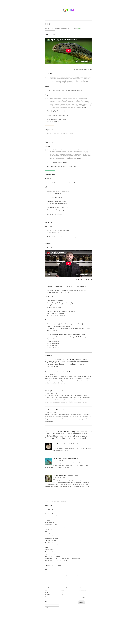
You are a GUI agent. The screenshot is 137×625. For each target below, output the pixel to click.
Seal (49, 560)
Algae (56, 527)
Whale (50, 563)
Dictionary (48, 73)
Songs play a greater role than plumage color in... (66, 475)
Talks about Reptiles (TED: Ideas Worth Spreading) (60, 133)
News (47, 320)
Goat (62, 558)
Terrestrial (65, 28)
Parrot (59, 556)
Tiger (63, 560)
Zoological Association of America (56, 313)
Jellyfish (53, 536)
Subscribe (81, 602)
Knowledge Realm (48, 505)
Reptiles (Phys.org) (52, 345)
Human (59, 565)
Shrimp (55, 540)
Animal (71, 28)
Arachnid (47, 542)
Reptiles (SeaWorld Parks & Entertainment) (58, 115)
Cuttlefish (53, 538)
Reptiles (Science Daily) (53, 341)
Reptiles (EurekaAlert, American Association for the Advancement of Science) (66, 334)
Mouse (56, 558)
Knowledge (57, 28)
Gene (65, 513)
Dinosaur (56, 554)
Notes (46, 571)
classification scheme (70, 575)
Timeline (63, 592)
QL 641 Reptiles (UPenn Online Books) (58, 201)
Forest (51, 515)
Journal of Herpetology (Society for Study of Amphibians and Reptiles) (65, 324)
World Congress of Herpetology (55, 300)
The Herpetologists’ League (54, 307)
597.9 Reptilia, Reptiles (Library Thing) (59, 191)
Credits (63, 596)
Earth (52, 509)
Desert (58, 515)
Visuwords (79, 90)
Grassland (55, 515)
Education (48, 226)
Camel (68, 558)
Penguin (48, 556)
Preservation (50, 175)
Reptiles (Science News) (53, 343)
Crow (57, 556)
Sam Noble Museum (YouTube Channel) (84, 279)
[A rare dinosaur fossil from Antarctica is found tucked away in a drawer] (48, 450)
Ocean (56, 513)
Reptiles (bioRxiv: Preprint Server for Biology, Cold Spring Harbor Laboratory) (66, 337)
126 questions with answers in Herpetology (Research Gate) (62, 166)
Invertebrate (47, 533)
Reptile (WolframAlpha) (53, 121)
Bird (46, 556)
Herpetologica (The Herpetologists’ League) (58, 326)
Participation (50, 222)
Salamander (54, 551)
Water (53, 513)
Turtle (50, 554)
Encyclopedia (49, 95)
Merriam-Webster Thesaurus (68, 90)
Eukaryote (47, 527)
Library (47, 187)
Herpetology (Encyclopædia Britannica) (57, 162)
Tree (51, 529)
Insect (46, 545)
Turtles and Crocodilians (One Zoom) (56, 119)
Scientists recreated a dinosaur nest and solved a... (58, 372)
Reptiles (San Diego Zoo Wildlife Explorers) (58, 230)
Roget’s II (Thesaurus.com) (54, 90)
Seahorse (49, 549)
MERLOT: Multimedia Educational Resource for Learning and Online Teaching (66, 237)
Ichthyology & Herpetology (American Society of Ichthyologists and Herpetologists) (68, 328)
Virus (53, 522)
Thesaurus (48, 87)
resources (50, 575)
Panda (58, 560)
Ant (48, 545)
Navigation (47, 587)
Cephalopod (48, 538)
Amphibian (47, 551)
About (85, 17)
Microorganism (48, 522)
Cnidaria (47, 536)
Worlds (57, 17)
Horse (71, 558)
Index (81, 17)
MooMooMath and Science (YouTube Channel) (83, 67)
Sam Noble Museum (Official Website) (84, 282)
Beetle (53, 545)
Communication (51, 28)
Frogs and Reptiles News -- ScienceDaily (60, 360)
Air (59, 513)
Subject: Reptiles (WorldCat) (54, 214)
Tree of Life (47, 520)
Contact (63, 599)
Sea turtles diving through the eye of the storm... (65, 458)
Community (49, 243)
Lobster (51, 540)
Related (46, 496)
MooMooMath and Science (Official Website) (83, 69)
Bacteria (55, 524)
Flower (49, 529)
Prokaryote (47, 524)
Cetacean (47, 563)
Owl (54, 556)
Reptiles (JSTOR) (51, 339)
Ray (52, 549)
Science (47, 146)
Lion (65, 560)
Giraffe (64, 558)
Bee (50, 545)
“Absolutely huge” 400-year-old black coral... (56, 391)
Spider (50, 542)
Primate (47, 565)
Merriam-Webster (63, 82)
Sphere (46, 513)
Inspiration (49, 130)
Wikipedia (84, 107)
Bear (56, 560)
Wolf (69, 560)
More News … (49, 355)
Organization (49, 296)
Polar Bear (52, 560)
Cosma (46, 28)
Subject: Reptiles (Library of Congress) (56, 210)
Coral (50, 536)
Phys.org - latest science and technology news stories (65, 432)
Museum (48, 179)
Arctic (61, 515)
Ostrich (52, 556)
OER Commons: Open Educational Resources (58, 239)
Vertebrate (75, 28)
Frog (51, 551)
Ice (51, 513)
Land (49, 513)
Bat (53, 558)
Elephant (74, 558)
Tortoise (52, 554)
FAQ (62, 594)
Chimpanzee (55, 565)
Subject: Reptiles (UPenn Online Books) (57, 203)
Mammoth (78, 558)
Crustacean (47, 540)
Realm (61, 28)
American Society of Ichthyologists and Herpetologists (61, 303)
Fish (46, 549)
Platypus (51, 558)
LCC (48, 201)
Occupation (48, 247)
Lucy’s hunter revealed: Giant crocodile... (55, 410)
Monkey (50, 565)
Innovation (49, 142)
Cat (60, 560)
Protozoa (60, 527)
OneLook (72, 82)
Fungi (54, 527)
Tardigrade (64, 527)
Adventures (63, 17)
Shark (54, 549)
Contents (76, 17)
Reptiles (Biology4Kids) (53, 232)
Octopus (56, 538)
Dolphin (54, 563)
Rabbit (59, 558)
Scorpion (54, 542)
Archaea (52, 524)
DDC (48, 191)
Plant (46, 529)
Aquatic (64, 515)
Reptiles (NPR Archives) (53, 347)
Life (68, 28)
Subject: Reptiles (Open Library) (55, 197)
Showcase (70, 17)
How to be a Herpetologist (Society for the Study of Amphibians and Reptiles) (66, 286)
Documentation (65, 587)
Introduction (50, 35)
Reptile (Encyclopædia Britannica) (56, 111)
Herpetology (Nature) (53, 330)
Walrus (46, 560)
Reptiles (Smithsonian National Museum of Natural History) (62, 182)
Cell (62, 513)
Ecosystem (47, 515)
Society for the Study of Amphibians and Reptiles (59, 305)
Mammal (47, 558)
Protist (51, 527)
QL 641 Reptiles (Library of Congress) (58, 208)
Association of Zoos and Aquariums (56, 315)
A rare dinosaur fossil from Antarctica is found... (65, 444)
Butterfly (56, 545)
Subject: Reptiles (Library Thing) (55, 193)
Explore (52, 17)
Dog (67, 560)
